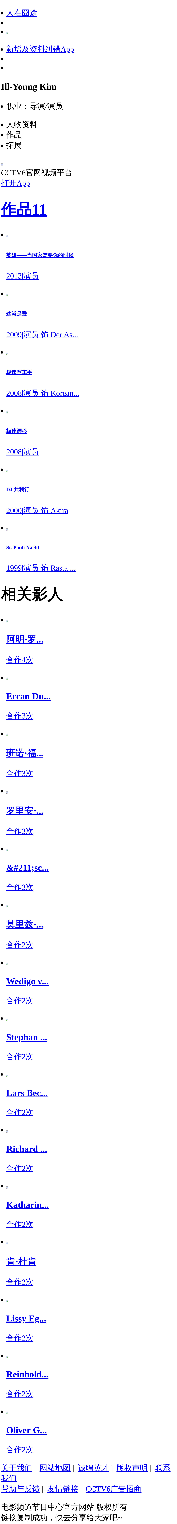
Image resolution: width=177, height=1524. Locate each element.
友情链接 (62, 1489)
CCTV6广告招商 (113, 1489)
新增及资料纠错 (40, 49)
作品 (24, 209)
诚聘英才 (93, 1468)
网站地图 (55, 1468)
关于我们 (16, 1468)
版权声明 (132, 1468)
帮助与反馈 (20, 1489)
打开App (15, 183)
